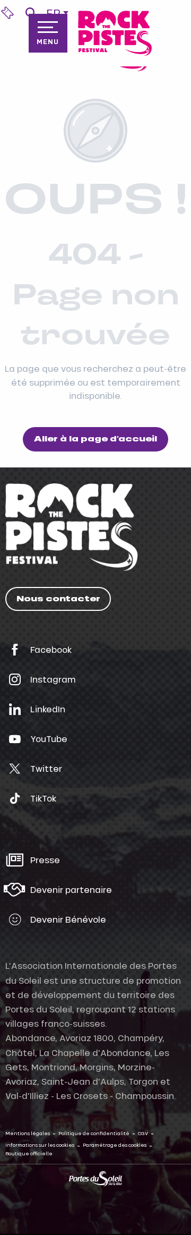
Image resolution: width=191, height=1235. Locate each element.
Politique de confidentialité (93, 1133)
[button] (30, 12)
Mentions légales (27, 1133)
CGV (143, 1133)
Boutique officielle (29, 1153)
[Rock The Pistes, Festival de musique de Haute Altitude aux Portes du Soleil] (115, 33)
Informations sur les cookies (39, 1145)
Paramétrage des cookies (114, 1145)
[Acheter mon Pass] (7, 12)
